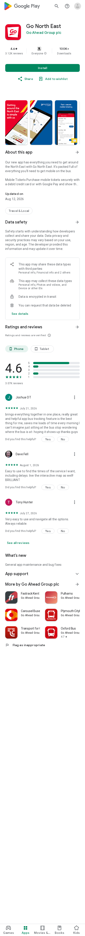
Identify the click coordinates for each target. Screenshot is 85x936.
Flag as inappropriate (25, 645)
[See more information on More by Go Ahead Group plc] (77, 584)
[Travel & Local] (18, 211)
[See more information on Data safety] (77, 222)
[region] (42, 51)
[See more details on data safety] (20, 313)
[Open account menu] (77, 6)
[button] (45, 53)
